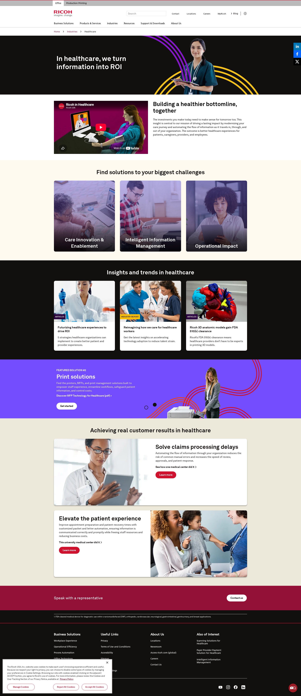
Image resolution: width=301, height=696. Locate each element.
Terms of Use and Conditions (115, 646)
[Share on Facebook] (297, 54)
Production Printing (76, 3)
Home (57, 31)
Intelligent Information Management (209, 661)
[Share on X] (297, 61)
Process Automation (64, 652)
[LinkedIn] (243, 687)
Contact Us (155, 664)
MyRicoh (222, 13)
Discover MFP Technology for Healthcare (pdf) (84, 395)
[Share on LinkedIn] (297, 46)
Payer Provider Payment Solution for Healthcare (209, 651)
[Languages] (244, 13)
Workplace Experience (65, 640)
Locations (191, 13)
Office (58, 3)
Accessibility (107, 652)
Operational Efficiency (65, 646)
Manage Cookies (21, 687)
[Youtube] (220, 687)
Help (293, 688)
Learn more (165, 474)
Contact (175, 13)
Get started (66, 406)
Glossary (105, 664)
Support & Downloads (153, 23)
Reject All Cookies (66, 687)
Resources (129, 23)
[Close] (107, 662)
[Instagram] (228, 687)
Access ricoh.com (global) (163, 652)
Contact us (236, 597)
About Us (176, 23)
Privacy (104, 640)
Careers (206, 13)
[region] (57, 676)
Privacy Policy (66, 679)
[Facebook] (236, 687)
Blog (235, 13)
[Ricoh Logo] (63, 13)
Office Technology (63, 658)
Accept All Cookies (94, 687)
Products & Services (90, 23)
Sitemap (105, 658)
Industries (112, 23)
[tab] (146, 407)
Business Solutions (64, 23)
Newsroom (155, 646)
